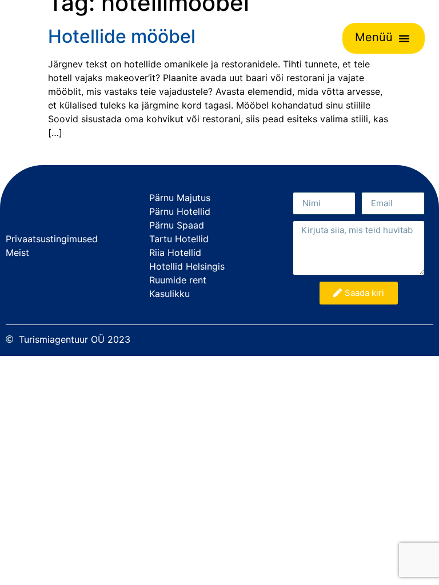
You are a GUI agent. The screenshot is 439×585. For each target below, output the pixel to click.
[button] (404, 38)
